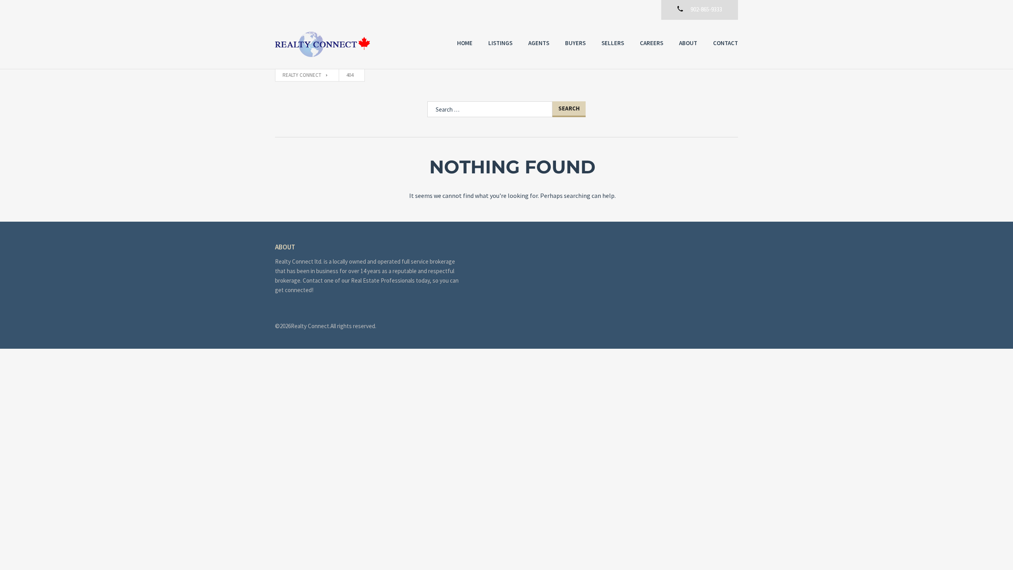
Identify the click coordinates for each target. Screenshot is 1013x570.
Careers (651, 43)
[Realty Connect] (322, 44)
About (688, 43)
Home (464, 43)
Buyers (575, 43)
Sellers (612, 43)
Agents (538, 43)
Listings (500, 43)
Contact (725, 43)
